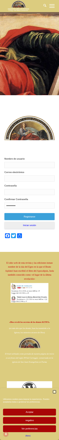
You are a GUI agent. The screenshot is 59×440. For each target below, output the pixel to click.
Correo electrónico (14, 172)
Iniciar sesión (29, 225)
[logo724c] (24, 6)
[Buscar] (43, 6)
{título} (28, 436)
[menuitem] (43, 6)
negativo (29, 420)
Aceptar (29, 412)
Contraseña (10, 185)
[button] (54, 391)
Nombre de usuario (14, 158)
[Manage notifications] (5, 434)
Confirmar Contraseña (16, 199)
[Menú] (50, 6)
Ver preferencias (29, 428)
